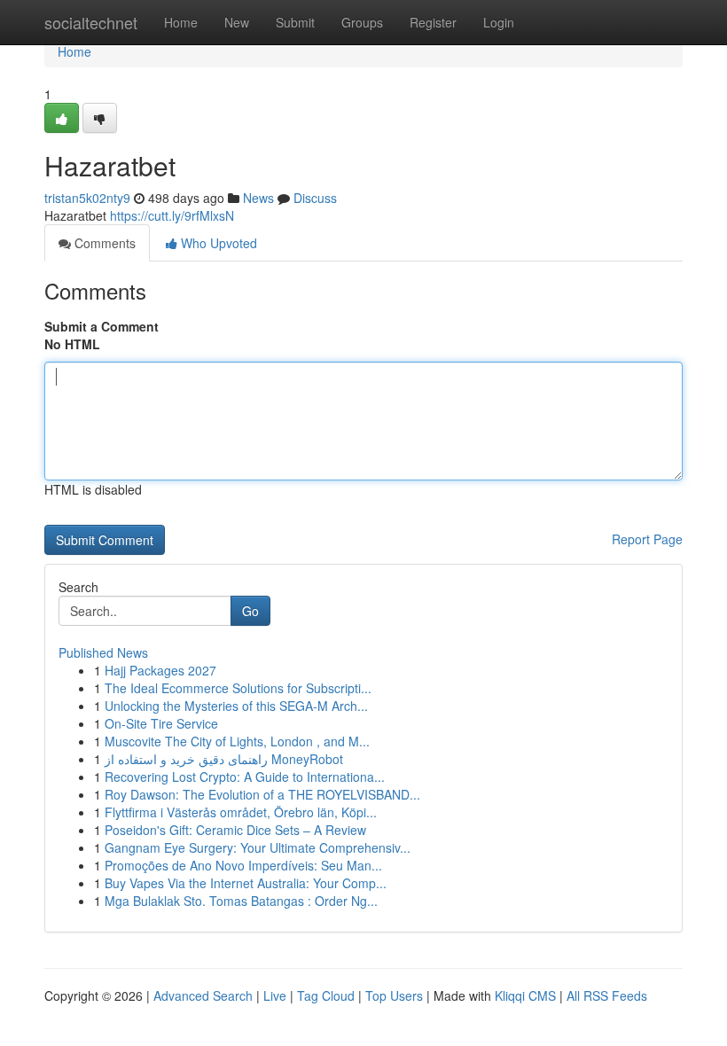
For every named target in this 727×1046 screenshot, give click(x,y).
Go (250, 611)
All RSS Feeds (607, 995)
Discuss (315, 198)
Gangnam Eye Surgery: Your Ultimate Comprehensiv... (257, 847)
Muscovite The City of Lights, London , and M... (237, 741)
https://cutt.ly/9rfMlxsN (172, 215)
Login (498, 22)
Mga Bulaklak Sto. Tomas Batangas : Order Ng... (241, 900)
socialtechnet (90, 22)
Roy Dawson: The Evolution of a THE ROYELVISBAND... (262, 794)
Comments (103, 243)
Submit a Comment (101, 326)
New (236, 22)
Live (274, 995)
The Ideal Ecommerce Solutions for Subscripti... (238, 688)
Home (181, 22)
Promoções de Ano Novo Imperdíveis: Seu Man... (243, 865)
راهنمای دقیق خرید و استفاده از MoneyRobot (224, 759)
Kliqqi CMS (525, 995)
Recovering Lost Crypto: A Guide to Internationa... (245, 776)
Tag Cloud (326, 995)
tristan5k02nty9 (87, 198)
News (258, 198)
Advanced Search (203, 995)
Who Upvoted (217, 243)
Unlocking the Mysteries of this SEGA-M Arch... (236, 705)
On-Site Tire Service (161, 723)
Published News (103, 652)
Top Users (394, 995)
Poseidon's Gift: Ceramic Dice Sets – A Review (235, 830)
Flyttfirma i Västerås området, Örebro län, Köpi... (241, 812)
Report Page (647, 539)
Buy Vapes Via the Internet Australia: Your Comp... (246, 883)
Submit (295, 22)
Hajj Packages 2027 (160, 670)
